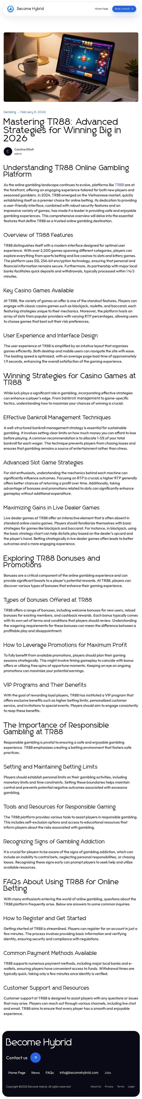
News (35, 1072)
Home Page (17, 1072)
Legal (131, 1086)
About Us (96, 1086)
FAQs (50, 1072)
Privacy (109, 1086)
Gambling (10, 112)
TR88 (119, 185)
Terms (120, 1086)
